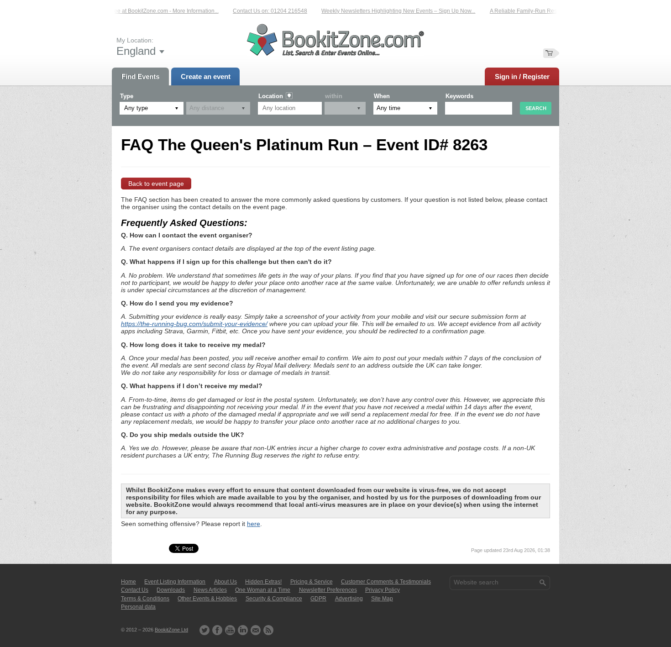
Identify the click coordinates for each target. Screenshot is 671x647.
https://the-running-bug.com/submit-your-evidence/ (194, 323)
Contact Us (134, 590)
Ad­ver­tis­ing (349, 598)
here (253, 523)
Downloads (171, 590)
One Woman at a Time (262, 590)
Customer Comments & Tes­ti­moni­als (386, 582)
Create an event (206, 76)
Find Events (140, 76)
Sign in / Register (522, 76)
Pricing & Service (311, 582)
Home (128, 582)
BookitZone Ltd (171, 629)
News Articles (210, 590)
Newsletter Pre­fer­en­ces (328, 590)
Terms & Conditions (145, 598)
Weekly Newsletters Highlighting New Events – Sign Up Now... (390, 11)
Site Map (382, 598)
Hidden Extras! (263, 582)
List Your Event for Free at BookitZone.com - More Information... (133, 11)
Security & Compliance (274, 598)
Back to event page (156, 183)
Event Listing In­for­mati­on (174, 582)
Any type (136, 108)
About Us (225, 582)
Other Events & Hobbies (207, 598)
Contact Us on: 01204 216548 (262, 11)
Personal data (138, 607)
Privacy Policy (382, 590)
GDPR (318, 598)
